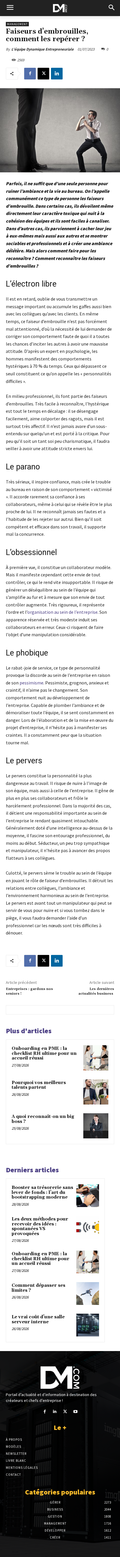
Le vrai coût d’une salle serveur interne (38, 1319)
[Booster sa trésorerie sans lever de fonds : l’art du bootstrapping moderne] (87, 1195)
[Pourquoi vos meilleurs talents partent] (95, 1092)
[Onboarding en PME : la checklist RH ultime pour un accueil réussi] (95, 1057)
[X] (43, 73)
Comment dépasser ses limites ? (38, 1288)
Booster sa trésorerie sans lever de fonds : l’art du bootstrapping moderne (42, 1192)
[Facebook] (30, 73)
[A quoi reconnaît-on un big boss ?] (95, 1125)
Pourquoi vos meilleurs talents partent (39, 1085)
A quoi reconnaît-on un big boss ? (43, 1119)
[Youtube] (75, 1411)
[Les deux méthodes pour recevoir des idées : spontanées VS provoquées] (87, 1227)
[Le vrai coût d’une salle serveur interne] (87, 1325)
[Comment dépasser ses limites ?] (87, 1293)
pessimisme (31, 683)
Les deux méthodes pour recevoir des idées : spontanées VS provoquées (40, 1226)
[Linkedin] (57, 73)
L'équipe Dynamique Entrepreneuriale (42, 49)
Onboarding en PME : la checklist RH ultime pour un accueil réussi (44, 1053)
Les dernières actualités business (96, 991)
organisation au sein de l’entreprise (62, 612)
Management (17, 24)
